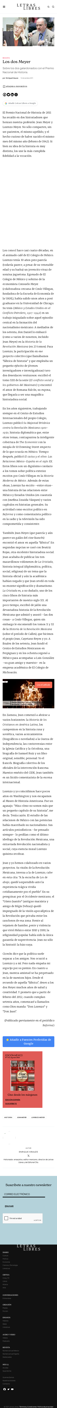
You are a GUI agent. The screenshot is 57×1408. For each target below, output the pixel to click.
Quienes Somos (8, 1377)
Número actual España (11, 1354)
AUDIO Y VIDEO (9, 1335)
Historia (5, 1321)
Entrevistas (7, 1298)
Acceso (5, 1368)
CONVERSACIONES (10, 1295)
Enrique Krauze (28, 1152)
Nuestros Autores (9, 1380)
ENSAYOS (6, 1318)
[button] (5, 7)
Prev (6, 1079)
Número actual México (11, 1351)
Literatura (6, 1268)
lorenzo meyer (38, 1117)
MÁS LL (6, 1365)
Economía (6, 1262)
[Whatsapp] (16, 94)
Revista (6, 58)
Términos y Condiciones (28, 1407)
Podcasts (6, 1341)
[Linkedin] (12, 94)
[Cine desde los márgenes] (22, 1076)
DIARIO (6, 1252)
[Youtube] (12, 1389)
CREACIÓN (7, 1305)
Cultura (5, 1255)
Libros (5, 1281)
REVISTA (6, 1347)
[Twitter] (8, 94)
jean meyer (22, 1117)
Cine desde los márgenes (22, 1094)
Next (39, 1079)
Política (5, 1259)
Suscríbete (11, 1103)
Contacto (6, 1384)
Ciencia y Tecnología (10, 1265)
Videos (5, 1338)
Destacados (7, 1357)
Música (5, 1284)
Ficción (5, 1311)
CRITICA (6, 1275)
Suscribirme (7, 1371)
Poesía (5, 1308)
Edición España (12, 1099)
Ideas (5, 1324)
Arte (4, 1287)
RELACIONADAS (13, 1171)
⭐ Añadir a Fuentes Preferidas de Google (28, 1041)
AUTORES (39, 1171)
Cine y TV (6, 1278)
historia (8, 1117)
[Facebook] (4, 94)
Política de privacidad (45, 1407)
